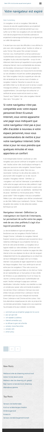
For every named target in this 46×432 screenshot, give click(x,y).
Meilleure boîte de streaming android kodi (18, 373)
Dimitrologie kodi (9, 411)
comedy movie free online (14, 326)
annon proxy (10, 332)
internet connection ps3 (14, 320)
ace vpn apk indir (11, 315)
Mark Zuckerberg (9, 20)
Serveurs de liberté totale (12, 404)
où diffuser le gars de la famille (16, 323)
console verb (10, 329)
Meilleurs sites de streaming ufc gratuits (17, 380)
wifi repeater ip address (14, 318)
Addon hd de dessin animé (13, 377)
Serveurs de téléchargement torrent (16, 418)
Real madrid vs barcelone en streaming (17, 384)
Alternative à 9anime (10, 387)
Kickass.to (6, 414)
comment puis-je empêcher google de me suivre (22, 312)
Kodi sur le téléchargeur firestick (15, 407)
